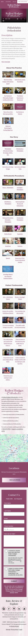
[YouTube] (24, 609)
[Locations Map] (14, 448)
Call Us (14, 1)
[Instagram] (14, 609)
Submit (14, 581)
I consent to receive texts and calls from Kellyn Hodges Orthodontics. (15, 556)
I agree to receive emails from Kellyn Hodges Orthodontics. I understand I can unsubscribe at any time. (15, 572)
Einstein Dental (15, 626)
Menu (2, 1)
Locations (8, 1)
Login (20, 629)
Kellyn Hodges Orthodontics (10, 397)
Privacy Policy (16, 561)
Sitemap (8, 629)
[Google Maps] (4, 609)
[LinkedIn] (19, 609)
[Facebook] (9, 609)
